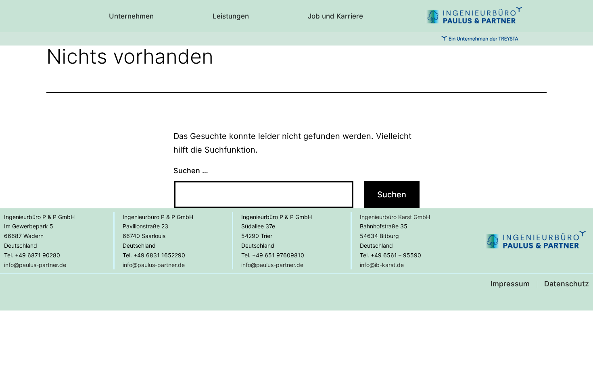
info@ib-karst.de (382, 264)
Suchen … (190, 170)
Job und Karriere (335, 16)
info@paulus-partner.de (35, 264)
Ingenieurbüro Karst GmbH (395, 216)
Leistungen (231, 16)
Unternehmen (131, 16)
